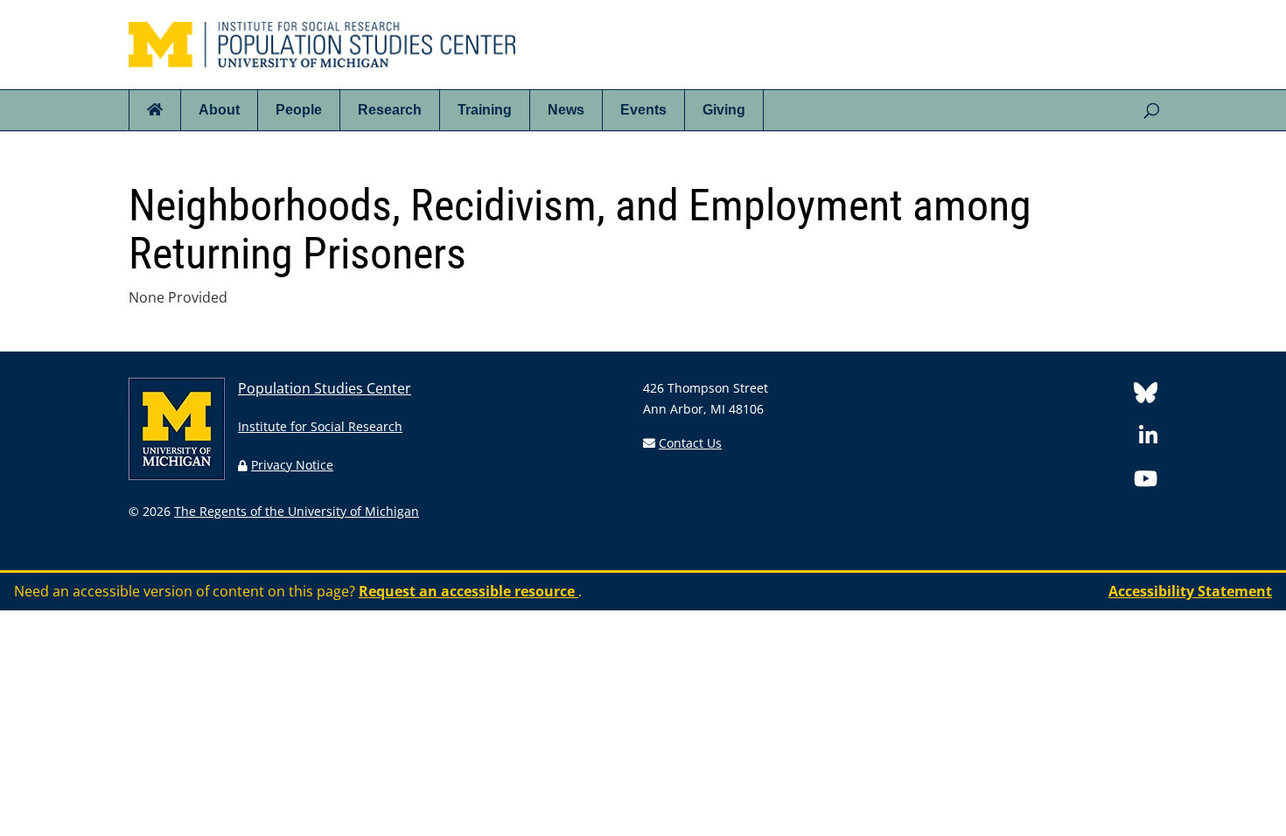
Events (643, 109)
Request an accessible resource (468, 591)
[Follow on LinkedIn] (1148, 438)
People (299, 109)
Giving (723, 109)
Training (485, 109)
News (566, 109)
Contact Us (690, 443)
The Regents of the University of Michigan (296, 511)
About (219, 109)
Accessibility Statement (1190, 591)
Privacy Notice (292, 464)
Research (390, 109)
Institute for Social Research (320, 426)
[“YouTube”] (1145, 481)
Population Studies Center (324, 388)
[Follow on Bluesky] (1145, 395)
